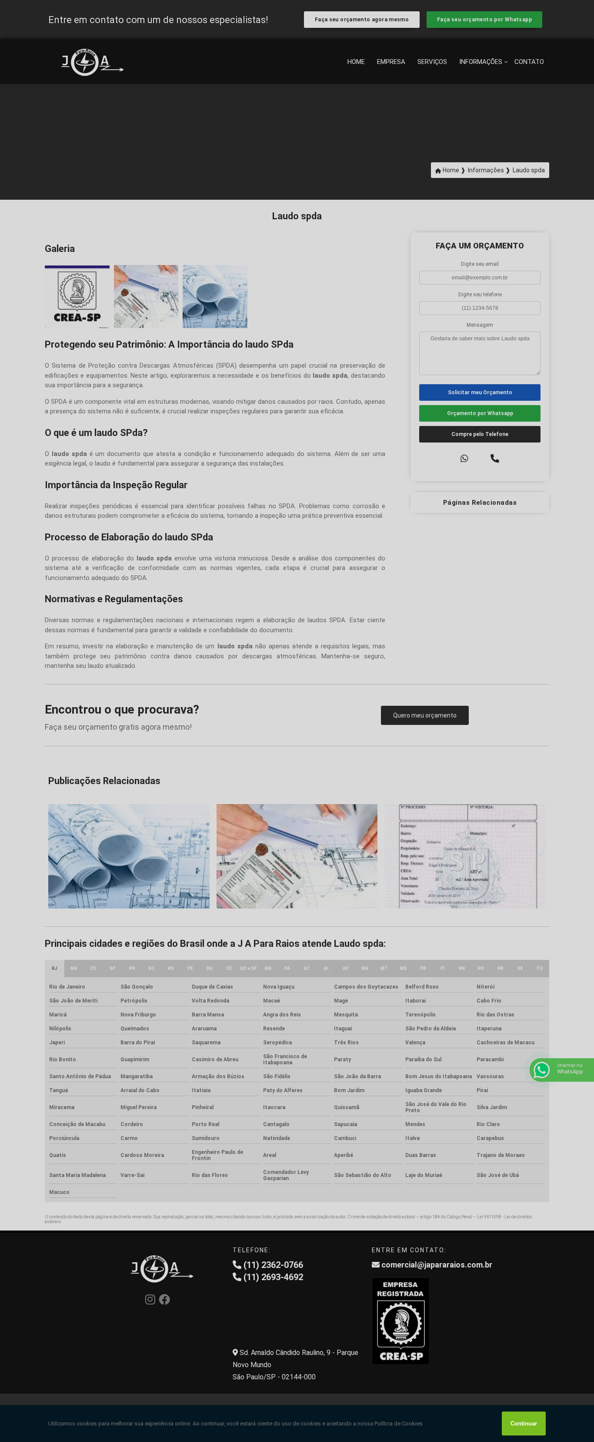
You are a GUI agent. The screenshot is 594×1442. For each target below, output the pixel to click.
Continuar (524, 1423)
